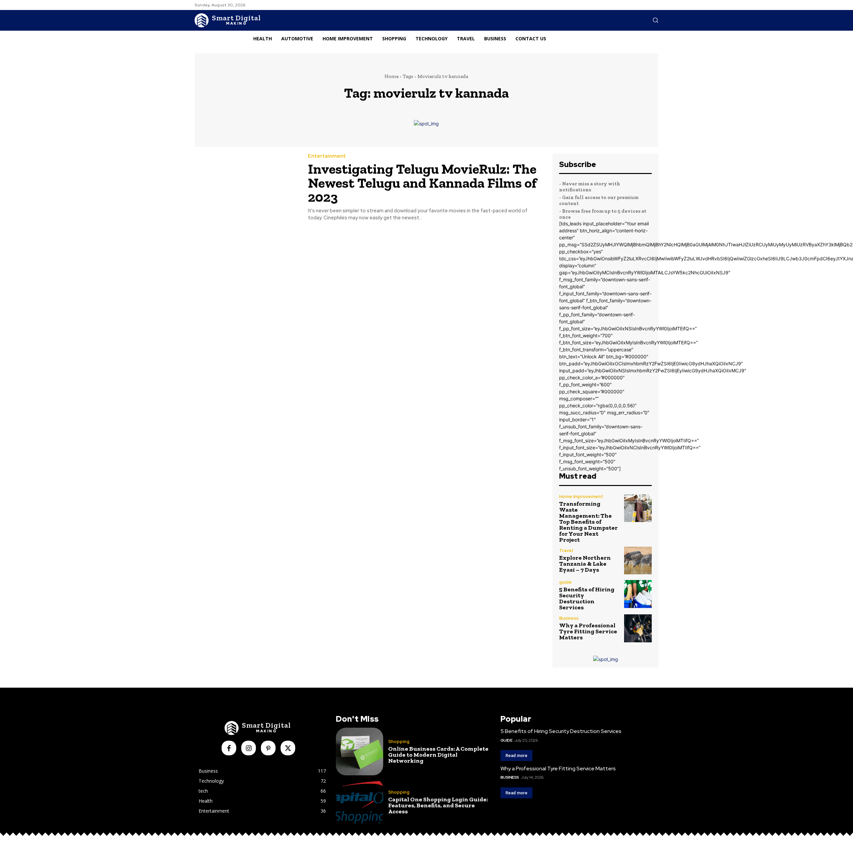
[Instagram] (248, 748)
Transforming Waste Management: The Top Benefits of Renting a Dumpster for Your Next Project (588, 521)
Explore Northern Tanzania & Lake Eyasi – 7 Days (585, 563)
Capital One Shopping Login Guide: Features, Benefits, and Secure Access (438, 805)
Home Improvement (581, 496)
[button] (655, 20)
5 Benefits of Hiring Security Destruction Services (586, 598)
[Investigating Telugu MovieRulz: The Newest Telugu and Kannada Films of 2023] (246, 187)
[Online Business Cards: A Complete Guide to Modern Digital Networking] (359, 751)
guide (565, 582)
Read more (516, 755)
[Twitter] (288, 748)
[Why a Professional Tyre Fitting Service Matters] (638, 628)
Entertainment (327, 156)
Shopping (399, 741)
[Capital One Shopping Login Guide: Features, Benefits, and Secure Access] (359, 802)
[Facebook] (229, 748)
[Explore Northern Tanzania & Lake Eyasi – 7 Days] (638, 560)
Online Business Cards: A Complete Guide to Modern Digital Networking (438, 754)
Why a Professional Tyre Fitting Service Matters (588, 631)
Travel (566, 550)
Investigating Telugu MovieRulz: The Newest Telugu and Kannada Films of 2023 (422, 182)
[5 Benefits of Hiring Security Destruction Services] (638, 594)
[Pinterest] (268, 748)
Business (568, 618)
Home (392, 76)
